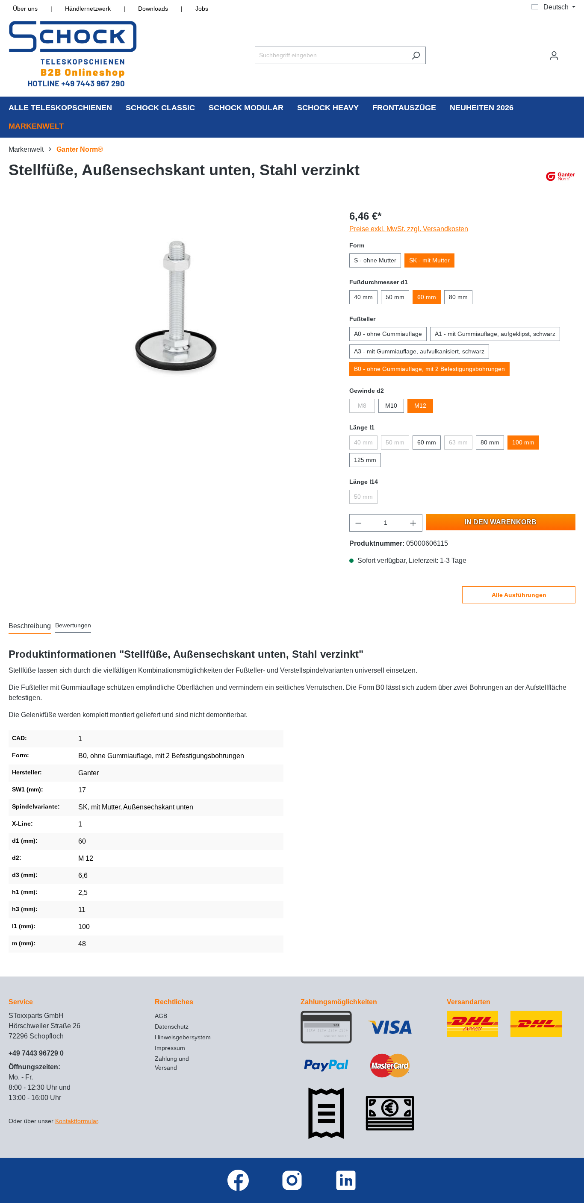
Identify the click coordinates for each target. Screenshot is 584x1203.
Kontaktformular (76, 1121)
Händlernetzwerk (88, 8)
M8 (362, 405)
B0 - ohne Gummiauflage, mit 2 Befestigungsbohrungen (429, 368)
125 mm (365, 459)
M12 (420, 405)
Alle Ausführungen (519, 594)
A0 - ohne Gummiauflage (388, 333)
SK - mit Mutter (429, 260)
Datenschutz (172, 1026)
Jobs (201, 8)
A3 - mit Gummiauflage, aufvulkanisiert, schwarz (419, 351)
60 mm (426, 297)
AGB (161, 1015)
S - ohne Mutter (375, 260)
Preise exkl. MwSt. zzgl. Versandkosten (408, 228)
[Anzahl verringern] (358, 523)
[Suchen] (416, 55)
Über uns (25, 8)
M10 (391, 405)
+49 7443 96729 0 (36, 1053)
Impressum (170, 1047)
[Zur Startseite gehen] (73, 53)
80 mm (458, 297)
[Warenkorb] (569, 51)
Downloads (153, 8)
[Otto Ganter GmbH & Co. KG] (560, 176)
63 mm (458, 442)
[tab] (30, 626)
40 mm (363, 297)
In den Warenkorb (501, 522)
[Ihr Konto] (554, 55)
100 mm (523, 442)
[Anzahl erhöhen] (413, 523)
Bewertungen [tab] (73, 625)
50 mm (395, 297)
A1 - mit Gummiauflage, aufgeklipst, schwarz (495, 333)
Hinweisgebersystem (183, 1037)
